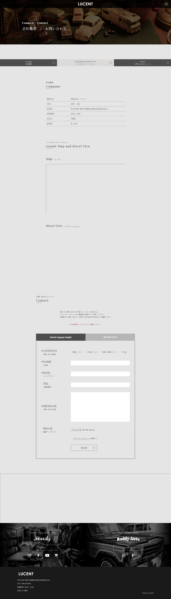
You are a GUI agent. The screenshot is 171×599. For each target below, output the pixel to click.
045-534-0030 (92, 317)
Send (84, 447)
